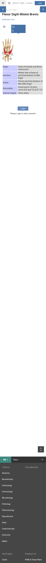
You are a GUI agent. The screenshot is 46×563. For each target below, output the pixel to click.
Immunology (7, 491)
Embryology (7, 485)
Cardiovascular (8, 529)
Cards (4, 559)
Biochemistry (7, 479)
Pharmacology (8, 510)
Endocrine (6, 535)
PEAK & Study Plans (33, 559)
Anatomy (6, 473)
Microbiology (7, 498)
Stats (4, 522)
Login (40, 3)
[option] (8, 50)
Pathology (6, 504)
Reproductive (7, 516)
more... (5, 541)
